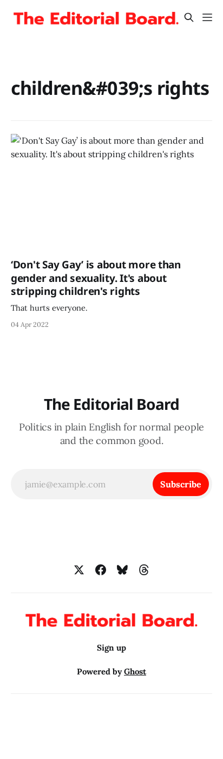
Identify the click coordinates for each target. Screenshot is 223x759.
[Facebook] (100, 569)
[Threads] (144, 569)
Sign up (111, 647)
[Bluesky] (122, 569)
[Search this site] (189, 17)
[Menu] (207, 17)
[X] (79, 569)
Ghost (135, 671)
